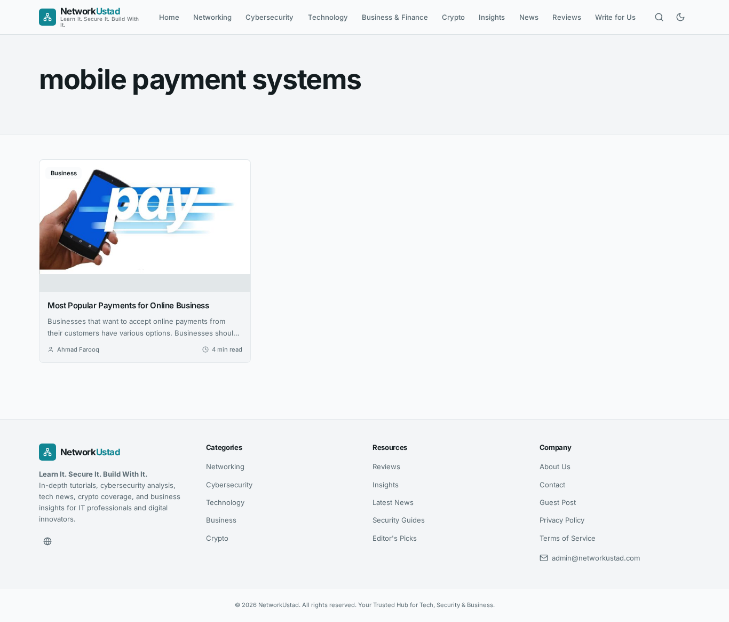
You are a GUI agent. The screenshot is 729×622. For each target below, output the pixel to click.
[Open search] (659, 17)
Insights (492, 17)
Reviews (566, 17)
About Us (555, 466)
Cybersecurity (269, 17)
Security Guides (399, 520)
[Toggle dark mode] (680, 17)
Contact (552, 484)
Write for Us (615, 17)
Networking (212, 17)
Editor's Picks (395, 538)
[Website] (47, 541)
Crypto (453, 17)
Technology (328, 17)
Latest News (393, 502)
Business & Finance (395, 17)
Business (221, 520)
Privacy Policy (562, 520)
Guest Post (558, 502)
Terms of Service (568, 538)
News (528, 17)
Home (169, 17)
